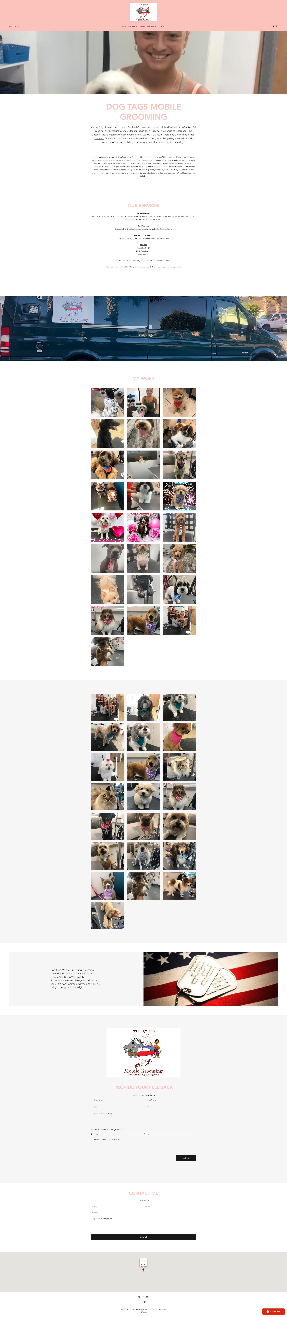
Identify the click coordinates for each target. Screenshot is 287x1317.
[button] (107, 402)
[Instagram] (277, 26)
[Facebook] (273, 26)
